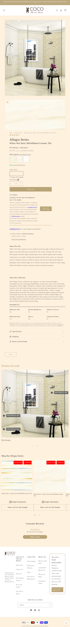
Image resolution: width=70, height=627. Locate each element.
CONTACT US (14, 229)
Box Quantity (14, 179)
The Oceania (5, 440)
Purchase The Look (10, 365)
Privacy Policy (9, 576)
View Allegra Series (25, 154)
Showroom (19, 565)
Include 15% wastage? (17, 177)
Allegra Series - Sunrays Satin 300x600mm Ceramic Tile (16, 493)
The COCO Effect (19, 592)
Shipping (18, 150)
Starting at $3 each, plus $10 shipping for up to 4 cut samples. (22, 199)
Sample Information (18, 502)
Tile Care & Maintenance (31, 578)
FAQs (29, 572)
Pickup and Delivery (30, 567)
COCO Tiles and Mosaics (32, 626)
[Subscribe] (50, 605)
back (10, 354)
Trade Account (16, 216)
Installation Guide (41, 582)
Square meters (13, 169)
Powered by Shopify (43, 626)
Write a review (35, 537)
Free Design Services (19, 579)
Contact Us (19, 569)
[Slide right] (37, 446)
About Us (19, 573)
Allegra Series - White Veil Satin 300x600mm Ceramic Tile (48, 495)
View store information (19, 239)
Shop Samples (31, 561)
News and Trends (19, 586)
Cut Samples (13, 195)
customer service (32, 207)
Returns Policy (9, 581)
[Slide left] (33, 446)
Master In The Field (42, 562)
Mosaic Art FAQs (41, 576)
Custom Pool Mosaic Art (42, 569)
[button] (4, 10)
